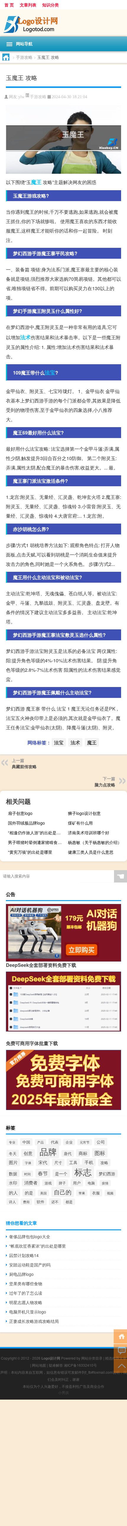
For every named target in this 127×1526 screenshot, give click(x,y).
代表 (54, 1142)
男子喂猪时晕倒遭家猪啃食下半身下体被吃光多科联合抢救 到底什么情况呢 (37, 842)
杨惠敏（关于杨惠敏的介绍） (95, 842)
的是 (29, 1193)
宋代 (42, 1162)
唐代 (67, 1153)
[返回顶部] (120, 1365)
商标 (83, 1153)
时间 (27, 1173)
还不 (54, 1201)
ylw (21, 97)
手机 (88, 1162)
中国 (26, 1142)
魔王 (36, 182)
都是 (69, 1201)
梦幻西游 (107, 1173)
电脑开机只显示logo (27, 1312)
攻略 (104, 1162)
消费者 (31, 1182)
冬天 (13, 1153)
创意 (28, 1153)
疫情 (105, 1183)
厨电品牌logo (21, 1274)
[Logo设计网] (63, 22)
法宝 (50, 372)
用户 (77, 1183)
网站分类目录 (91, 1357)
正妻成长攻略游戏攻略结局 (34, 1321)
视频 (110, 1193)
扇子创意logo (20, 813)
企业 (69, 1142)
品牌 (48, 1151)
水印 (13, 1183)
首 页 (9, 5)
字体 (28, 1162)
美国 (43, 1193)
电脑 (91, 1182)
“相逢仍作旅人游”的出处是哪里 (36, 832)
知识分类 (50, 5)
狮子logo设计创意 (84, 813)
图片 (13, 1162)
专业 (12, 1142)
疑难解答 (56, 1365)
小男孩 (63, 1392)
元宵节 (84, 1142)
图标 (100, 1152)
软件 (40, 1201)
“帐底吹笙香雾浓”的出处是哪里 (37, 1246)
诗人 (12, 1201)
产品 (40, 1142)
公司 (101, 1142)
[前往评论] (120, 1350)
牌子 (62, 1183)
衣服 (96, 1193)
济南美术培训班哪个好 (88, 832)
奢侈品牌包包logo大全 (29, 1236)
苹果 (82, 1193)
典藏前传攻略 (24, 766)
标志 (83, 1171)
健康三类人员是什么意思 (90, 852)
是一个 (61, 1173)
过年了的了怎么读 (25, 1293)
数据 (13, 1173)
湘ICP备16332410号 (80, 1365)
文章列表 (28, 5)
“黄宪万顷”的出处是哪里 (30, 852)
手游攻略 (24, 57)
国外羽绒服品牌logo (26, 823)
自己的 (62, 1192)
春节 (43, 1173)
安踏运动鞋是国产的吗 (30, 1265)
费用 (26, 1201)
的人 (13, 1192)
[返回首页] (120, 1336)
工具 (73, 1162)
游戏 (48, 1182)
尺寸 (58, 1162)
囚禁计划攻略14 (24, 1255)
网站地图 (39, 1365)
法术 (25, 337)
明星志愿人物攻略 (25, 1302)
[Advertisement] (63, 1463)
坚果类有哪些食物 (25, 1283)
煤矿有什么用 (80, 823)
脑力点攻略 (105, 785)
